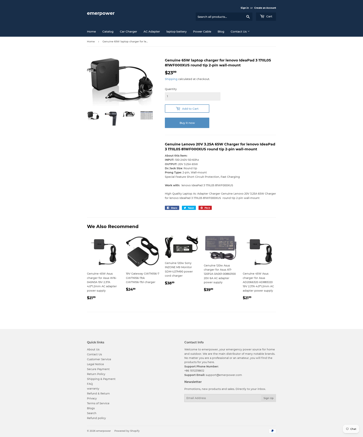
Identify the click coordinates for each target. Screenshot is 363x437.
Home (91, 31)
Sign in (245, 7)
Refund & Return (98, 393)
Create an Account (265, 7)
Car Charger (128, 31)
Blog (221, 31)
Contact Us (239, 31)
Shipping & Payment (101, 379)
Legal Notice (95, 364)
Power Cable (202, 31)
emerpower (101, 13)
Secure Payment (98, 369)
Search (91, 413)
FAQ (90, 384)
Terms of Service (98, 403)
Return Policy (96, 374)
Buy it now (187, 123)
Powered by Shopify (127, 430)
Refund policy (96, 418)
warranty (93, 388)
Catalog (107, 31)
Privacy (92, 398)
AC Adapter (151, 31)
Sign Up (269, 398)
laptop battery (176, 31)
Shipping (171, 79)
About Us (93, 349)
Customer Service (99, 359)
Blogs (91, 408)
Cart (268, 16)
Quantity (171, 89)
